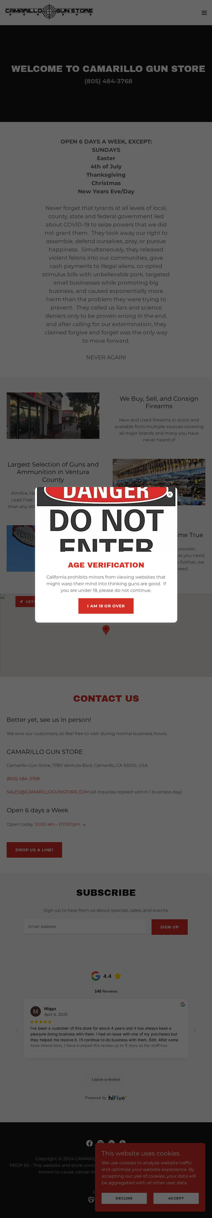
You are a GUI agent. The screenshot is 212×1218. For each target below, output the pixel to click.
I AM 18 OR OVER (105, 605)
